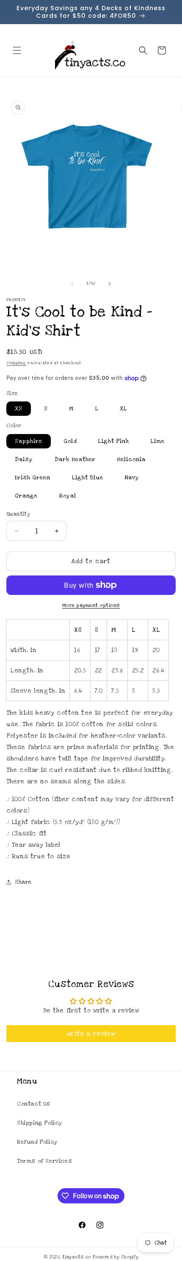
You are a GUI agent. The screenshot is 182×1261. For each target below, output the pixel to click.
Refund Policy (37, 1142)
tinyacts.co (76, 1257)
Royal (67, 496)
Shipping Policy (40, 1123)
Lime (158, 441)
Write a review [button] (91, 1033)
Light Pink (113, 441)
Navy (131, 477)
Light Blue (87, 477)
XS (18, 408)
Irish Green (32, 477)
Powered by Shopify (116, 1257)
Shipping (16, 362)
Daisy (24, 459)
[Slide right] (109, 283)
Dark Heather (75, 459)
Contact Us (33, 1104)
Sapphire (28, 441)
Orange (26, 496)
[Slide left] (72, 283)
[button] (17, 50)
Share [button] (23, 882)
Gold (70, 441)
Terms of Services (44, 1161)
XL (123, 408)
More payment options (91, 605)
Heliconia (131, 459)
